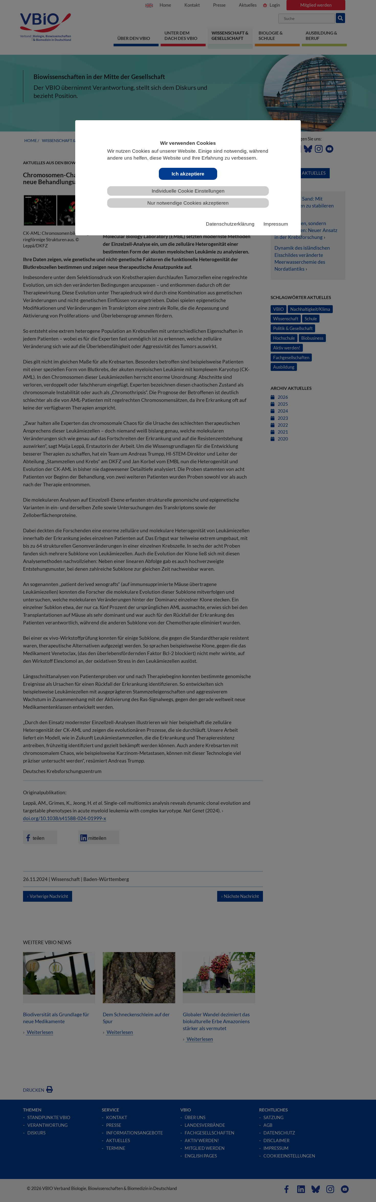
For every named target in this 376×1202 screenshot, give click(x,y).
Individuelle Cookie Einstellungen (188, 191)
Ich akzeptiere (188, 174)
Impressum (275, 224)
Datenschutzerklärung (230, 224)
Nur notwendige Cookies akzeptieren (188, 203)
